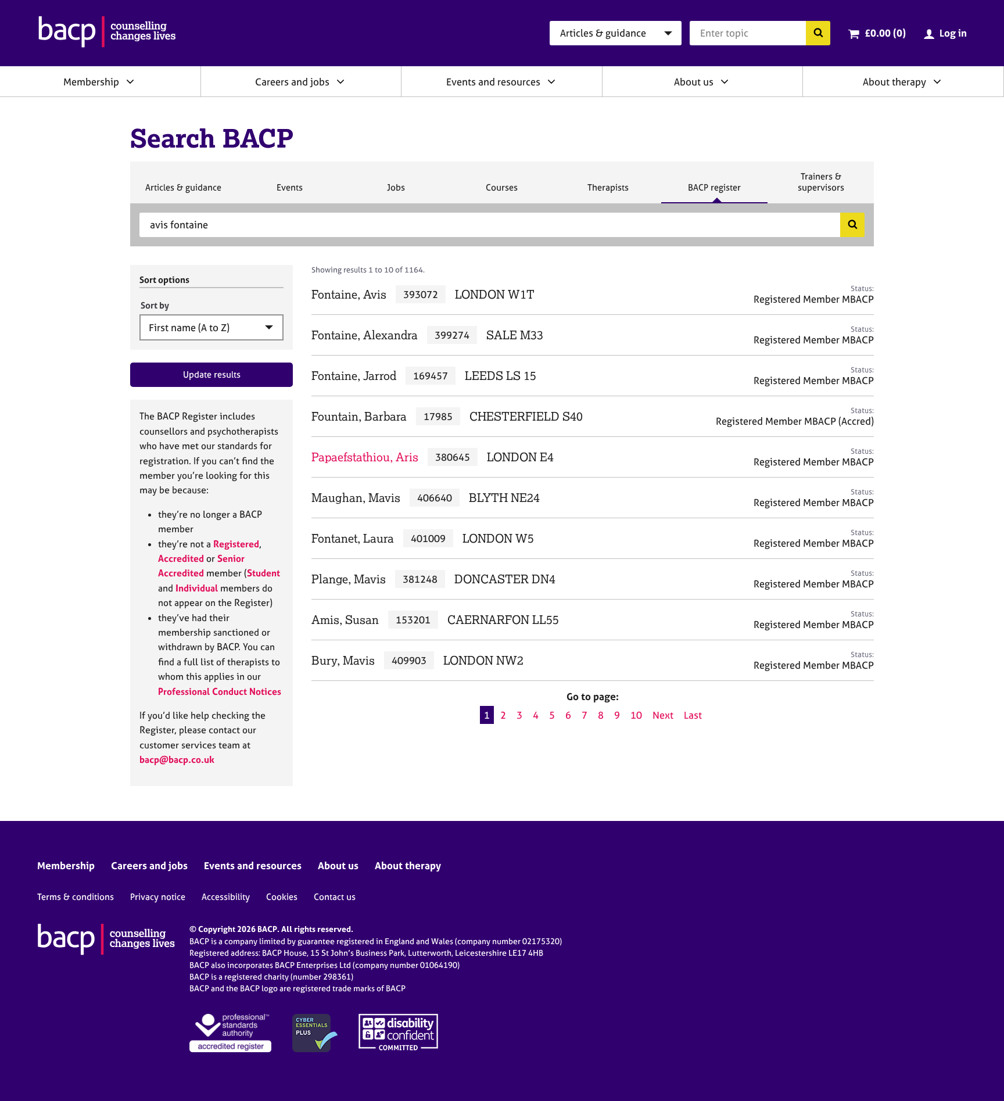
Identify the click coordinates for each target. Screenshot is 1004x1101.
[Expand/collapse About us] (724, 81)
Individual (196, 588)
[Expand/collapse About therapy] (937, 81)
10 (636, 715)
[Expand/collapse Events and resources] (551, 81)
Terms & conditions (75, 896)
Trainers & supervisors (821, 186)
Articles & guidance (183, 192)
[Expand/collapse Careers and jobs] (340, 81)
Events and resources (493, 82)
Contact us (335, 896)
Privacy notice (157, 896)
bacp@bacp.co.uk (176, 759)
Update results (212, 374)
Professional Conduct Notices (219, 691)
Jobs (395, 192)
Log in (953, 33)
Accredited (181, 558)
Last (693, 715)
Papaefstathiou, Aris (364, 457)
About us (693, 82)
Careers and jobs (292, 82)
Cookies (281, 896)
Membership (91, 82)
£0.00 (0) (885, 33)
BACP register (714, 192)
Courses (501, 192)
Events (289, 192)
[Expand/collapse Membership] (130, 81)
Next (662, 715)
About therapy (894, 82)
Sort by (155, 305)
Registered (236, 544)
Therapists (608, 192)
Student (263, 573)
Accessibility (226, 896)
